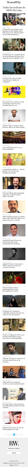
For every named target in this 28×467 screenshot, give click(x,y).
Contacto (14, 453)
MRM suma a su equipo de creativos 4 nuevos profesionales (13, 383)
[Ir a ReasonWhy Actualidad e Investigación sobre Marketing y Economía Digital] (14, 2)
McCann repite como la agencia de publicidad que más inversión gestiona (14, 405)
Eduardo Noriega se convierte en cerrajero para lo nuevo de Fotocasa (14, 360)
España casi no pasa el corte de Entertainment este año (13, 428)
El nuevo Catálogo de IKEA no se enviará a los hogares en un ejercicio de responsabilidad (13, 336)
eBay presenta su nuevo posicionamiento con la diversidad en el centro (10, 289)
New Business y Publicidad (14, 448)
